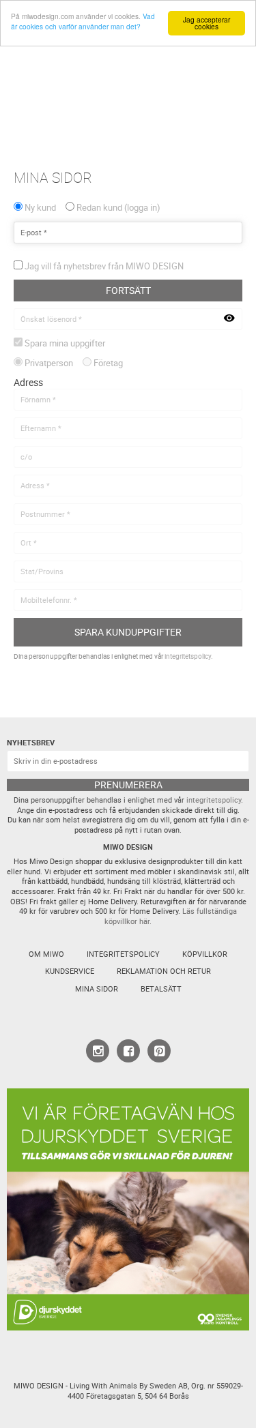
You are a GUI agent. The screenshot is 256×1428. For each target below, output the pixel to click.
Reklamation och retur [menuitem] (164, 971)
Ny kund (40, 207)
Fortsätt (128, 290)
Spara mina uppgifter (65, 343)
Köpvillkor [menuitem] (204, 954)
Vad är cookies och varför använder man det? (83, 21)
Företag (108, 363)
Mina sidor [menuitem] (96, 989)
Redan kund (116, 207)
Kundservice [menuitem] (69, 971)
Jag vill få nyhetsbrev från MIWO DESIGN (104, 266)
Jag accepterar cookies (206, 22)
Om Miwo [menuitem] (46, 954)
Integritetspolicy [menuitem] (123, 954)
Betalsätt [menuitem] (161, 989)
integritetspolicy (188, 656)
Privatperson (49, 363)
